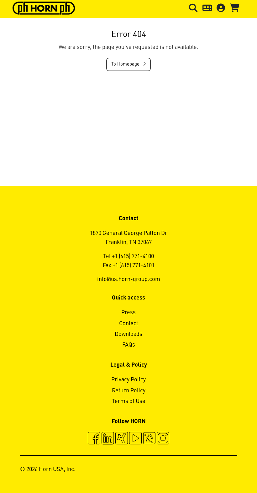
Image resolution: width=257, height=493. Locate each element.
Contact (128, 323)
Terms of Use (128, 401)
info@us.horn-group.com (128, 279)
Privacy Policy (128, 380)
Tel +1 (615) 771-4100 (128, 256)
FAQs (128, 345)
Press (128, 312)
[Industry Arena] (149, 439)
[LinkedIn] (108, 439)
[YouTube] (135, 439)
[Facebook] (94, 439)
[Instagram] (163, 439)
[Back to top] (228, 471)
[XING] (121, 439)
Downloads (128, 334)
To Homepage (126, 64)
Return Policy (128, 391)
